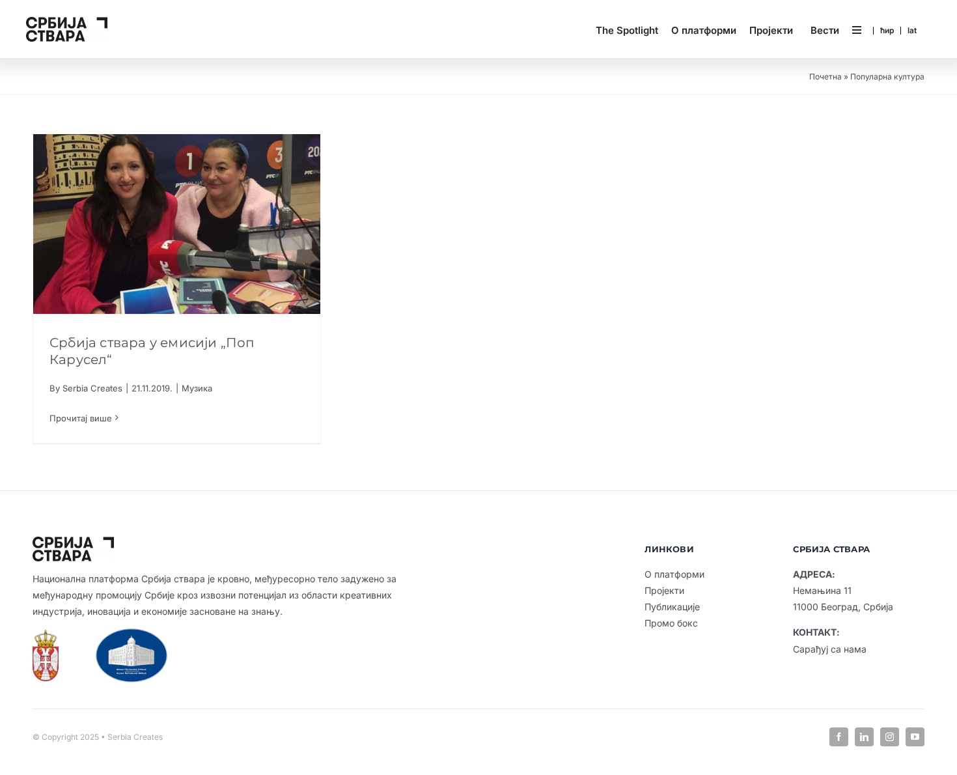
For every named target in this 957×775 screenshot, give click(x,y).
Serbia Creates (92, 388)
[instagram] (889, 736)
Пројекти (664, 590)
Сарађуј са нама (830, 649)
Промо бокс (671, 622)
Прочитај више (80, 418)
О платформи (674, 574)
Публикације (672, 606)
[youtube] (915, 736)
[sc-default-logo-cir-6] (66, 22)
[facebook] (838, 736)
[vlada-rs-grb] (46, 634)
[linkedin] (864, 736)
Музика (197, 388)
